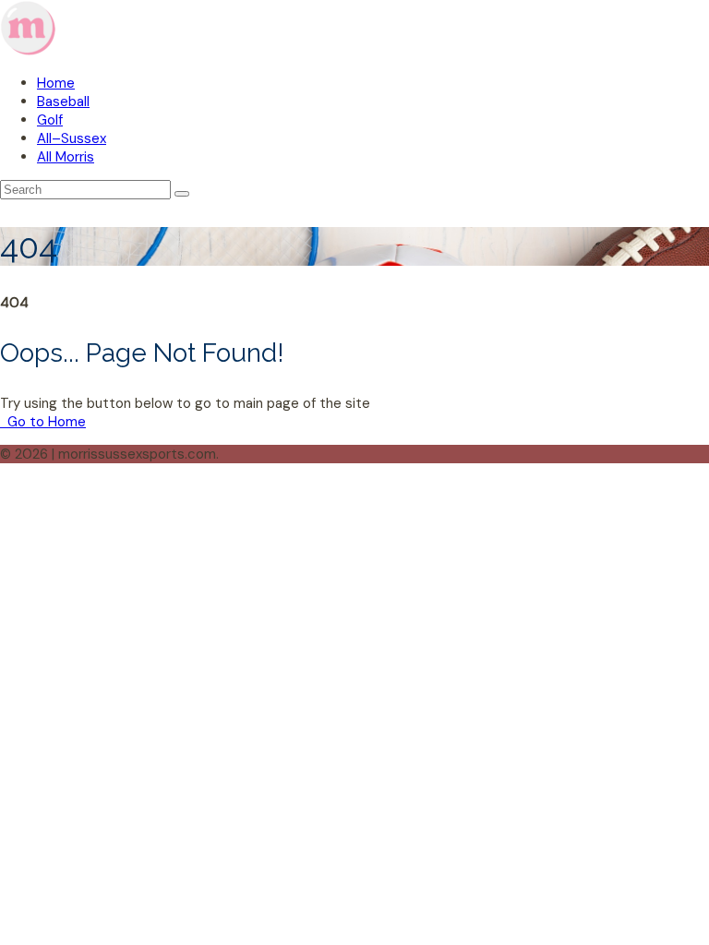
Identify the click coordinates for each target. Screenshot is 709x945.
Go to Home (45, 422)
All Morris (65, 157)
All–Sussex (71, 138)
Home (56, 83)
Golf (50, 120)
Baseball (63, 101)
